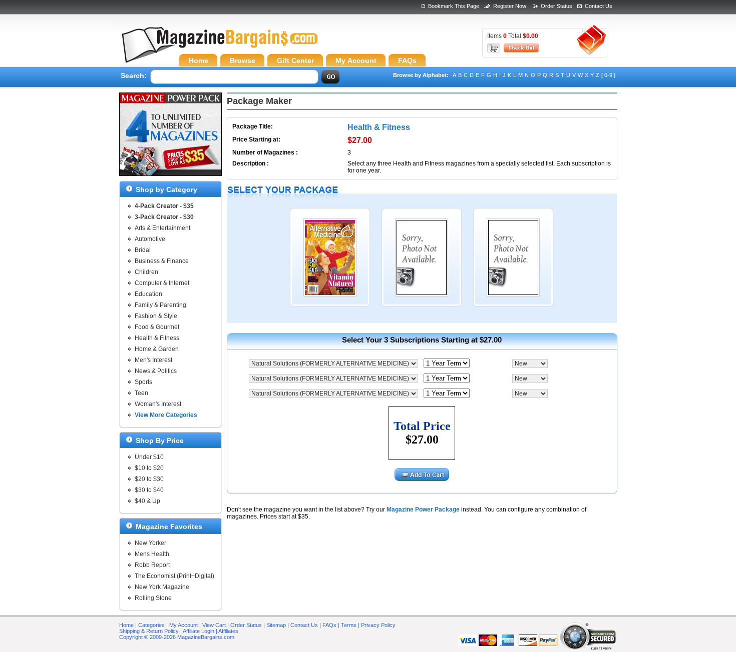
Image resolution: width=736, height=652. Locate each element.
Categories (151, 625)
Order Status (556, 6)
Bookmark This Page (453, 6)
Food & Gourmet (157, 327)
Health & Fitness (157, 338)
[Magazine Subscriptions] (219, 47)
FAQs (329, 625)
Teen (141, 393)
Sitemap (276, 625)
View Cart (214, 625)
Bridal (143, 250)
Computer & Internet (162, 283)
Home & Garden (157, 349)
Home (126, 625)
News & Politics (156, 371)
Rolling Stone (153, 598)
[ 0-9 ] (608, 75)
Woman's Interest (158, 404)
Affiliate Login (198, 631)
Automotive (150, 239)
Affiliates (228, 631)
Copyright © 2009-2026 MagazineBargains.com (176, 637)
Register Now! (510, 6)
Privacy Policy (378, 625)
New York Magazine (162, 587)
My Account (183, 625)
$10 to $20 (149, 468)
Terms (348, 625)
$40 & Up (147, 501)
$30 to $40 (149, 490)
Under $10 (149, 457)
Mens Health (152, 554)
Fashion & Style (156, 316)
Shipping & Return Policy (149, 631)
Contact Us (598, 6)
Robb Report (152, 565)
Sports (143, 382)
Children (146, 272)
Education (148, 294)
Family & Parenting (160, 305)
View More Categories (166, 415)
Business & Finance (162, 261)
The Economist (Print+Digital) (174, 576)
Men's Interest (153, 360)
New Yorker (150, 543)
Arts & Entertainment (162, 228)
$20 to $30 (149, 479)
